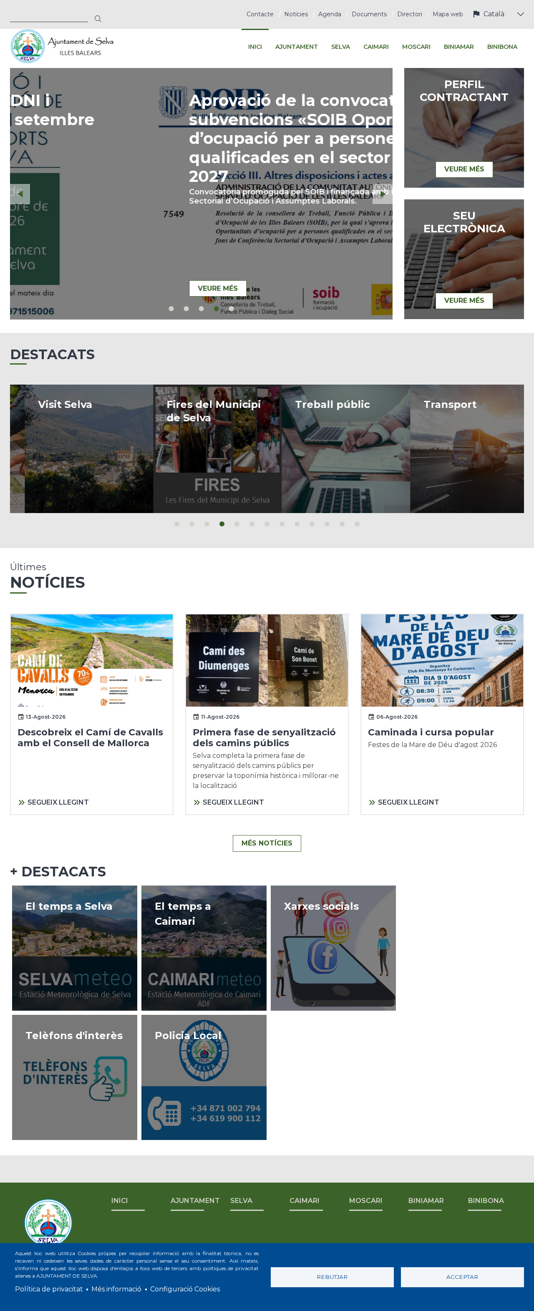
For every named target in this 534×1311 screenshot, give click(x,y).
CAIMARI (305, 1201)
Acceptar (462, 1276)
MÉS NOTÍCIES (267, 843)
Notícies (296, 14)
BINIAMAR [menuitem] (459, 46)
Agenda (329, 14)
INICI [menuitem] (255, 46)
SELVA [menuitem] (340, 46)
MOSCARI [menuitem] (416, 46)
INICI (119, 1201)
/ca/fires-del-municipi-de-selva (203, 449)
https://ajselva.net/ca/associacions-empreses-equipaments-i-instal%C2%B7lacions (74, 1077)
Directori (409, 14)
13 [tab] (357, 523)
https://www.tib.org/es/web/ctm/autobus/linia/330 (459, 449)
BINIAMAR (426, 1201)
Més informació (116, 1289)
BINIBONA (486, 1201)
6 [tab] (251, 523)
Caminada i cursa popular (431, 732)
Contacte (260, 14)
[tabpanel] (201, 194)
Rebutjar (332, 1276)
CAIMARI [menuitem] (376, 46)
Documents (369, 14)
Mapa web (448, 14)
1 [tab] (171, 308)
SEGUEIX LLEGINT (58, 802)
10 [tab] (312, 523)
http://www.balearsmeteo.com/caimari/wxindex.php (204, 948)
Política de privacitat (49, 1289)
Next (383, 194)
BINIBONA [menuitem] (502, 46)
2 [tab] (186, 308)
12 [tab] (342, 523)
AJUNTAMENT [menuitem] (296, 46)
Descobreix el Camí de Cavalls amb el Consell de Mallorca (90, 738)
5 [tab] (231, 308)
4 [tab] (216, 308)
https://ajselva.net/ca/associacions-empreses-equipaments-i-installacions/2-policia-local (204, 1077)
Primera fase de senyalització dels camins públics (264, 738)
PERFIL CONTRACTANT (464, 91)
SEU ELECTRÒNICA (464, 222)
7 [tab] (267, 523)
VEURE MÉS (77, 288)
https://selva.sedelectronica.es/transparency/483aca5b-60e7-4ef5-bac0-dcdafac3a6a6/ (331, 449)
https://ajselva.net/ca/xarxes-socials (333, 948)
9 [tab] (297, 523)
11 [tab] (327, 523)
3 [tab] (201, 308)
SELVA (241, 1201)
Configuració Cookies (185, 1289)
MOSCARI (366, 1201)
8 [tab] (282, 523)
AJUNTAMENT (195, 1201)
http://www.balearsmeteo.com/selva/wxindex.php (74, 948)
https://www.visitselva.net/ (74, 449)
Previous (20, 194)
